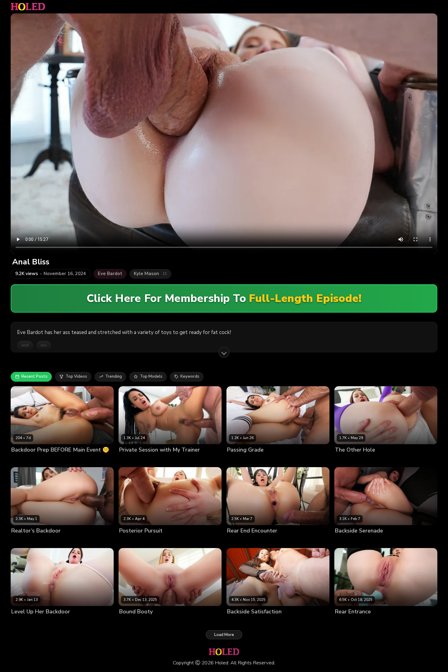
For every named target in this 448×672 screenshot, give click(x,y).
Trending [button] (113, 376)
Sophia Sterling (134, 622)
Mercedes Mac (349, 622)
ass (44, 345)
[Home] (28, 6)
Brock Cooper (274, 460)
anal (25, 345)
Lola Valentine (25, 622)
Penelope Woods (351, 541)
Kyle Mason (48, 460)
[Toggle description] (224, 352)
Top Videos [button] (76, 376)
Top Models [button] (151, 376)
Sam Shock (169, 541)
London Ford (376, 460)
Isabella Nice (239, 622)
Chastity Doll (239, 541)
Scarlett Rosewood (138, 541)
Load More (224, 634)
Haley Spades (348, 460)
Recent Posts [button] (34, 376)
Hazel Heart (23, 460)
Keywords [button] (189, 376)
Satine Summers (243, 460)
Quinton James (384, 541)
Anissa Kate (130, 460)
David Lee (51, 622)
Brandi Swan (23, 541)
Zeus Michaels (52, 541)
